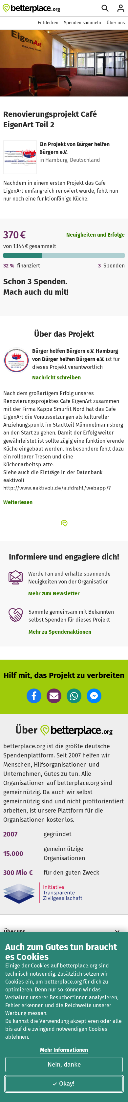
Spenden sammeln (82, 23)
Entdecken (48, 23)
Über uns (116, 23)
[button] (34, 696)
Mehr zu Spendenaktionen (60, 632)
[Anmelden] (121, 8)
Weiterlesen (17, 502)
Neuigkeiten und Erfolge (95, 235)
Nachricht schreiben (56, 377)
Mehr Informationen (64, 1050)
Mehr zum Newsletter (53, 593)
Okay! (67, 1083)
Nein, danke (64, 1064)
